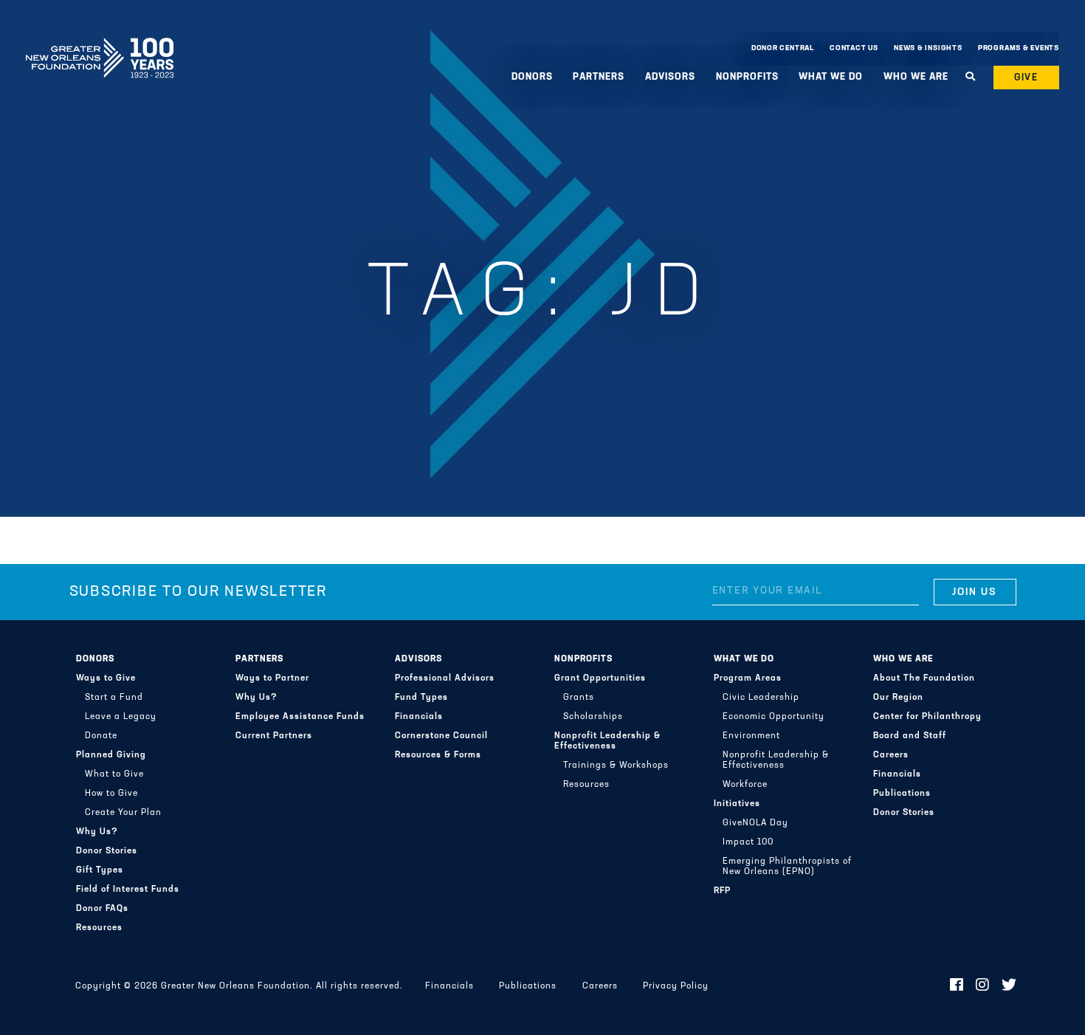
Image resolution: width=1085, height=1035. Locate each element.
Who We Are (903, 659)
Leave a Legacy (120, 716)
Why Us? (97, 832)
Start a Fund (114, 697)
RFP (722, 891)
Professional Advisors (445, 678)
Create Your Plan (123, 812)
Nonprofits (583, 659)
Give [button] (1026, 78)
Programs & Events (1018, 48)
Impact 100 (748, 842)
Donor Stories (106, 851)
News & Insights (928, 48)
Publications (902, 793)
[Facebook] (957, 986)
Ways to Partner (272, 678)
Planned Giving (111, 755)
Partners (259, 659)
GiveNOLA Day (755, 823)
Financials (419, 716)
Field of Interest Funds (127, 889)
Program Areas (748, 678)
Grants (578, 697)
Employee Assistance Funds (300, 716)
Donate (101, 736)
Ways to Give (106, 678)
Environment (751, 736)
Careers (891, 755)
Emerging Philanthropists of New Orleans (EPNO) (787, 866)
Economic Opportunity (773, 716)
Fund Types (421, 697)
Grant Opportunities (600, 678)
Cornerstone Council (441, 736)
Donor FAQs (102, 908)
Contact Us (854, 48)
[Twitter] (1009, 986)
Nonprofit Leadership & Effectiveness (607, 741)
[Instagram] (983, 986)
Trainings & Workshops (616, 765)
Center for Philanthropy (927, 716)
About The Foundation (924, 678)
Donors (95, 659)
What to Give (114, 774)
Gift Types (99, 870)
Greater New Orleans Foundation (99, 45)
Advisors (418, 659)
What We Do (744, 659)
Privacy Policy (676, 986)
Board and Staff (909, 736)
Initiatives (737, 804)
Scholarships (593, 716)
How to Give (111, 793)
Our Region (898, 697)
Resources (99, 928)
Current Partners (273, 736)
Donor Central (782, 48)
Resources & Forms (438, 755)
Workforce (745, 784)
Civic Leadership (761, 697)
